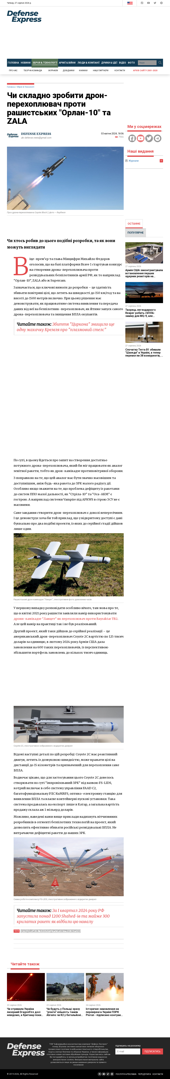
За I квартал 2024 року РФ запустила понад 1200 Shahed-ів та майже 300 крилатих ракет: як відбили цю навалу (63, 916)
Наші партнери (100, 70)
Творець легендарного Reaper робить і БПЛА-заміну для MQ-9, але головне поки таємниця (140, 314)
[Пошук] (160, 62)
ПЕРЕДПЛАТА (144, 1074)
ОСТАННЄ (134, 223)
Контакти (120, 70)
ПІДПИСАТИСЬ (153, 1051)
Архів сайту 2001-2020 (145, 70)
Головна (11, 87)
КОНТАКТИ (158, 1074)
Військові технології (39, 931)
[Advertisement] (108, 32)
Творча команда (33, 70)
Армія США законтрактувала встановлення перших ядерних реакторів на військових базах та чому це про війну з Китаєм (144, 276)
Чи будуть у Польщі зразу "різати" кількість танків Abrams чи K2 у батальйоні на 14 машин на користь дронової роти (63, 1015)
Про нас (13, 70)
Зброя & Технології (25, 87)
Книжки (83, 70)
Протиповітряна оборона (66, 931)
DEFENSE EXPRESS (36, 134)
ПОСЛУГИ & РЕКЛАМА (126, 1074)
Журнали (53, 70)
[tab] (134, 223)
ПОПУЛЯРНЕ (136, 232)
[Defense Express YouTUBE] (149, 3)
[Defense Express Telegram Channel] (161, 3)
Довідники (68, 70)
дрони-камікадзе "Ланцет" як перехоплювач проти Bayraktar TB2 (66, 619)
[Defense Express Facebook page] (142, 3)
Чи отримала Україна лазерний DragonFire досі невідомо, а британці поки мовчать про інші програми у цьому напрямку (25, 1015)
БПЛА (24, 931)
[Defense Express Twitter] (155, 3)
